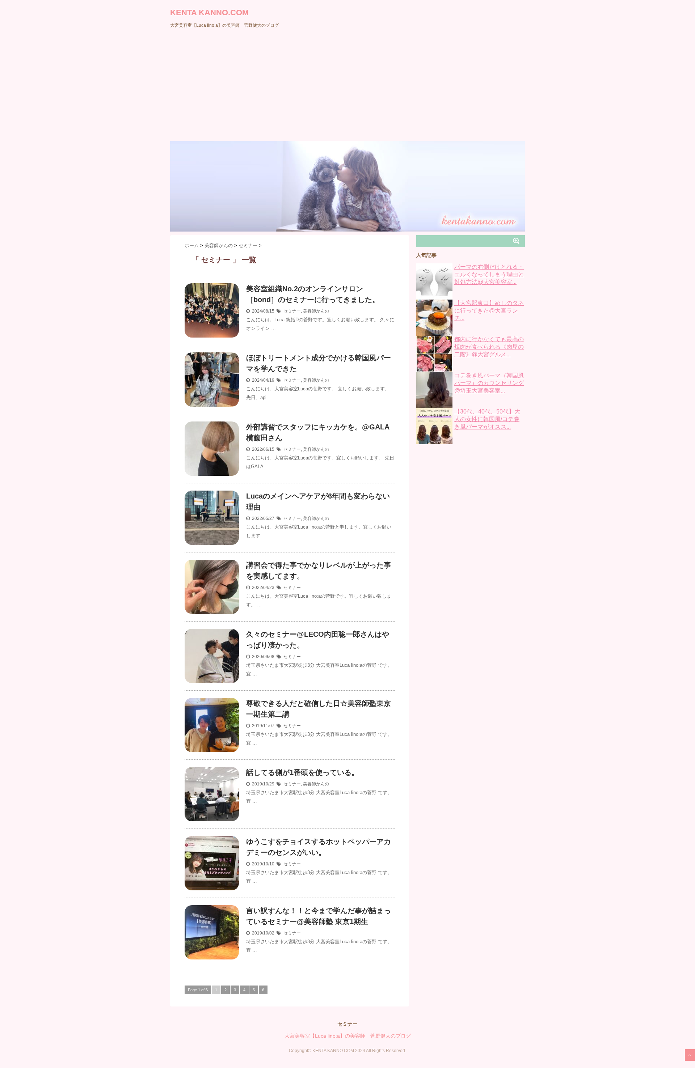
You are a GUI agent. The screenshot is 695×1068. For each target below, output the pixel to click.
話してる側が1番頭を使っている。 (302, 772)
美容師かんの (316, 311)
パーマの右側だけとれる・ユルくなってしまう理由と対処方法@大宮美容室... (489, 274)
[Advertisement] (347, 86)
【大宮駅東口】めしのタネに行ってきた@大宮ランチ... (489, 310)
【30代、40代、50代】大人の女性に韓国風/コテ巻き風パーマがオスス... (487, 419)
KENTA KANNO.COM (209, 12)
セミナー (292, 311)
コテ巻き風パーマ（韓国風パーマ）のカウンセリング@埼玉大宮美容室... (489, 383)
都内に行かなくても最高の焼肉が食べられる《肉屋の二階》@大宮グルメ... (489, 346)
